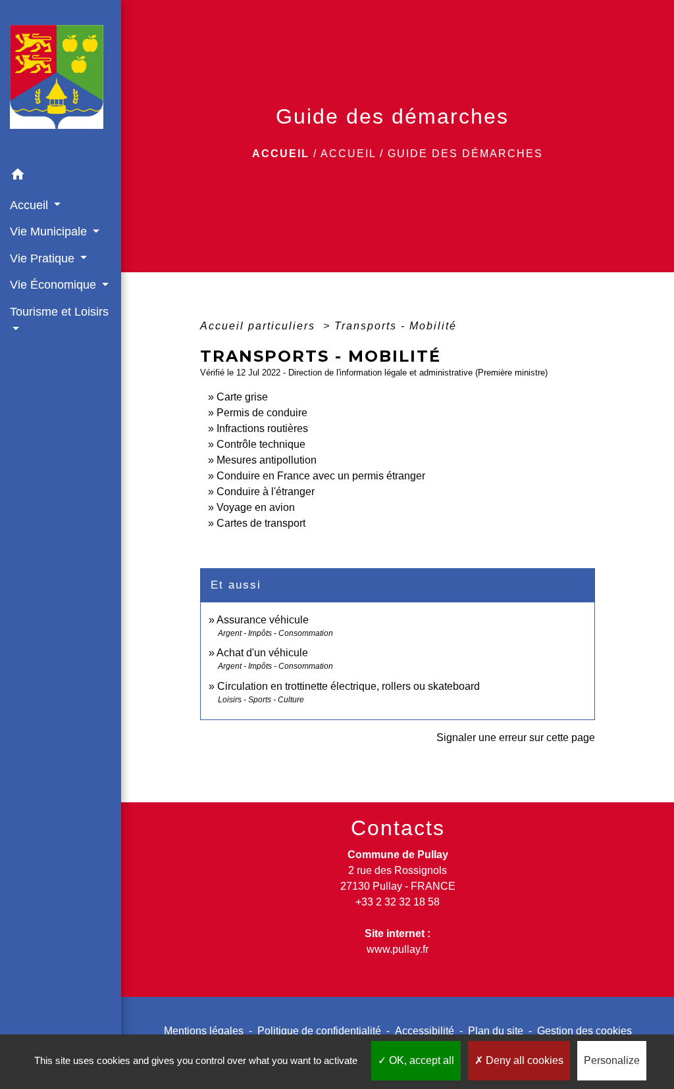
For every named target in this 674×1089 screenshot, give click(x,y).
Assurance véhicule (263, 619)
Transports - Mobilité (395, 325)
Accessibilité (424, 1030)
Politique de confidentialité (319, 1030)
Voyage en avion (256, 507)
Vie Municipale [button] (50, 231)
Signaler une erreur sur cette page (515, 737)
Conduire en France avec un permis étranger (321, 475)
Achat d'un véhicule (262, 652)
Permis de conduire (262, 412)
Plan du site (495, 1030)
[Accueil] (60, 81)
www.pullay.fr (397, 949)
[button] (60, 176)
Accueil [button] (30, 205)
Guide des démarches (465, 153)
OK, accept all (420, 1060)
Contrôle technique (261, 444)
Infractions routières (262, 428)
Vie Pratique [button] (44, 258)
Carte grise (242, 396)
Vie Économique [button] (54, 284)
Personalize (612, 1060)
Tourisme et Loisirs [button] (59, 311)
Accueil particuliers (259, 325)
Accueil (280, 153)
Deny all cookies (523, 1060)
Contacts (398, 828)
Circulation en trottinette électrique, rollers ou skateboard (348, 686)
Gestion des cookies (584, 1030)
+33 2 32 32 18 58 (397, 902)
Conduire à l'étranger (266, 491)
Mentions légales (204, 1030)
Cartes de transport (261, 523)
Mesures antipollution (267, 460)
